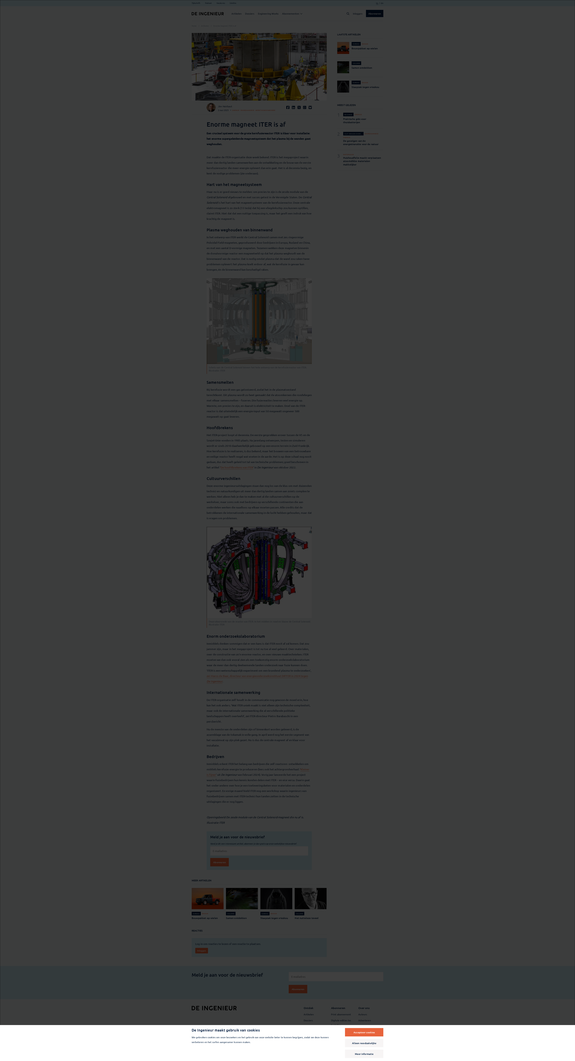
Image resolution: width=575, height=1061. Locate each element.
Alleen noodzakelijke (364, 1043)
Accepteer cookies (364, 1032)
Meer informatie (364, 1053)
